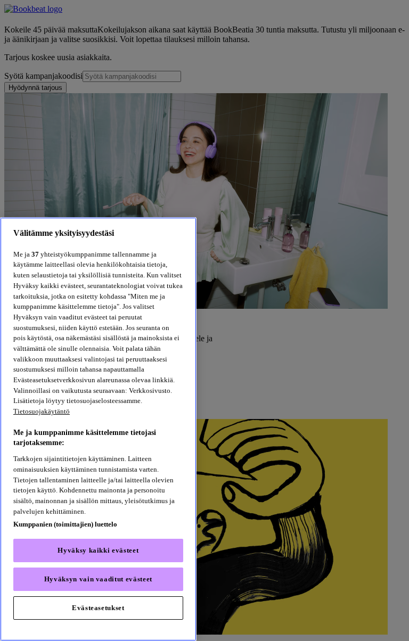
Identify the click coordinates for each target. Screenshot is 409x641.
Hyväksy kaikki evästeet (98, 550)
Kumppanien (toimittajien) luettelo (65, 524)
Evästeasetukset (98, 608)
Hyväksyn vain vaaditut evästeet (98, 579)
